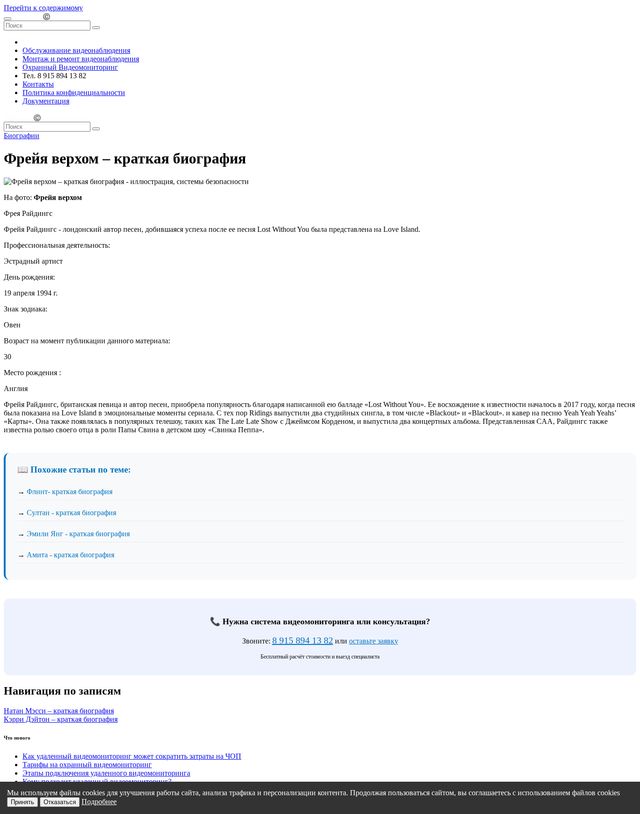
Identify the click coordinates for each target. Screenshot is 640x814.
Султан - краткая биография (71, 513)
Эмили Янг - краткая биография (78, 534)
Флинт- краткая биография (69, 492)
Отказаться (60, 802)
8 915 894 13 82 (302, 640)
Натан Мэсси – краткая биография (59, 711)
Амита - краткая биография (70, 555)
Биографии (21, 136)
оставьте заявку (373, 641)
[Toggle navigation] (7, 18)
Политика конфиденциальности (73, 92)
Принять (22, 802)
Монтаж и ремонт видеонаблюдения (80, 59)
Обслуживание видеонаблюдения (76, 50)
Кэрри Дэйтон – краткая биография (61, 719)
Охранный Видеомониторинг (70, 67)
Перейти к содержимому (43, 8)
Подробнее (99, 802)
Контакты (38, 84)
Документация (45, 101)
